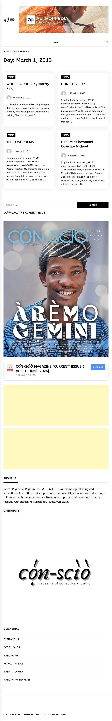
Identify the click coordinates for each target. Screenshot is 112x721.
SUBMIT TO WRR (13, 671)
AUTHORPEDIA (59, 501)
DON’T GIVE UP (73, 84)
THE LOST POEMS (20, 142)
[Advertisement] (56, 405)
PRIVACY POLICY (13, 663)
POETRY (11, 77)
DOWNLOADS (12, 647)
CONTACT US (11, 639)
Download (98, 367)
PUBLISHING (11, 655)
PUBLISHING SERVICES (17, 679)
